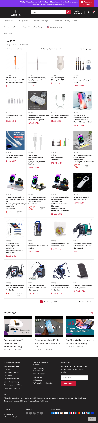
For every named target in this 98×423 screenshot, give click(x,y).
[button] (56, 27)
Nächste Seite (84, 302)
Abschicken (68, 383)
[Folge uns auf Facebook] (27, 413)
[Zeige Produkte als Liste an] (90, 49)
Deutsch (7, 409)
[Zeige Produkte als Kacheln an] (87, 49)
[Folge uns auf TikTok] (41, 413)
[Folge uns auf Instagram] (34, 413)
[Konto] (89, 12)
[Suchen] (68, 12)
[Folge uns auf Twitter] (30, 413)
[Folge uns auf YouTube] (38, 413)
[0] (92, 12)
